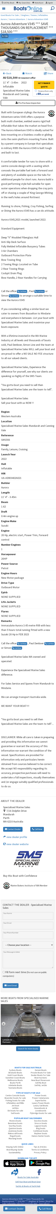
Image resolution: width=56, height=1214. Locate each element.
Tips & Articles (40, 1146)
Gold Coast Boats (15, 1075)
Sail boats (15, 1113)
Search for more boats (28, 1048)
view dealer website (17, 844)
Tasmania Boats (15, 1087)
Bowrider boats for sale (15, 1098)
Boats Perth (15, 1082)
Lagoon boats (41, 1125)
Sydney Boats (15, 1070)
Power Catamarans (40, 1098)
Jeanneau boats (15, 1131)
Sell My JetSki (40, 1085)
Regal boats (15, 1136)
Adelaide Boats (15, 1085)
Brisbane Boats (15, 1072)
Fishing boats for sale (15, 1100)
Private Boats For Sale (41, 1072)
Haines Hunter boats (41, 1136)
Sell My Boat (40, 1082)
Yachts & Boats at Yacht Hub (28, 1186)
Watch (28, 73)
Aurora (4, 19)
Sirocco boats (40, 1123)
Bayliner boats (40, 1133)
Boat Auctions (40, 1077)
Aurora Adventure (17, 19)
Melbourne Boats (15, 1080)
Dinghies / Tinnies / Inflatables (34, 15)
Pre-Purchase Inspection (29, 103)
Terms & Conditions (40, 1149)
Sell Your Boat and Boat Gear (28, 1181)
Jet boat (15, 1105)
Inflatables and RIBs (15, 1103)
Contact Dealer (15, 1208)
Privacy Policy (40, 1152)
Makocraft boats (15, 1133)
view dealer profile (16, 837)
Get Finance (44, 85)
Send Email (12, 985)
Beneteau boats (15, 1123)
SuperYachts (40, 1100)
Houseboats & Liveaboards (40, 1109)
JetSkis (15, 1108)
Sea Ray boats (15, 1125)
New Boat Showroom (40, 1080)
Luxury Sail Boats (40, 1105)
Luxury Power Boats (41, 1103)
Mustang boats (15, 1138)
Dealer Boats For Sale (40, 1075)
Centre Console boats (15, 1095)
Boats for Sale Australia (28, 1177)
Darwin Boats (41, 1070)
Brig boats (40, 1128)
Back (8, 73)
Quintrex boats (15, 1128)
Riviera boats (15, 1120)
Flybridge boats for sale (41, 1113)
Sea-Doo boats (40, 1120)
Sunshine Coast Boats (15, 1077)
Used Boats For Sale (10, 15)
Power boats (40, 1095)
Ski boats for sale (15, 1110)
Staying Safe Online (14, 1146)
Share (50, 73)
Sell (8, 2)
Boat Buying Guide (15, 1149)
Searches (24, 2)
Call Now (46, 1208)
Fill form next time (25, 973)
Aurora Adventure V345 (38, 19)
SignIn (50, 2)
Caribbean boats (40, 1131)
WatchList (39, 2)
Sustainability (15, 1152)
